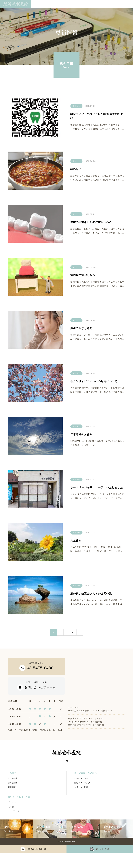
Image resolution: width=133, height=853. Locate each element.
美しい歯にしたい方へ (85, 773)
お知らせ (76, 106)
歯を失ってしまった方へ (20, 797)
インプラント (14, 811)
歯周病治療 (13, 783)
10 (73, 632)
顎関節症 (12, 787)
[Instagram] (67, 761)
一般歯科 (12, 773)
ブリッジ (12, 802)
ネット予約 (102, 849)
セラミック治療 (81, 787)
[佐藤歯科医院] (15, 4)
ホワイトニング (81, 778)
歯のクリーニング (82, 783)
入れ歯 (11, 807)
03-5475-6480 (36, 849)
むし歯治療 (13, 778)
